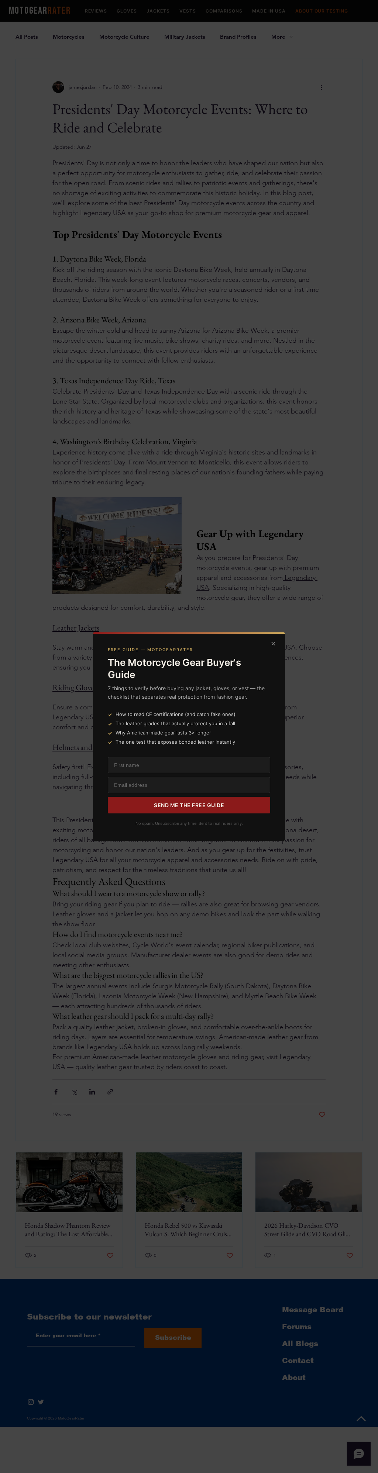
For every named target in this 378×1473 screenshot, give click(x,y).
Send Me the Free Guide (189, 805)
